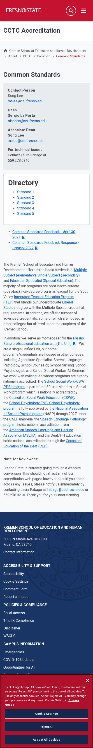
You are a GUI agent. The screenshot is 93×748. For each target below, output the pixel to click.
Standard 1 (25, 192)
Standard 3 (25, 203)
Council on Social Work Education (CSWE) (41, 397)
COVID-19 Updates (18, 660)
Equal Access (14, 613)
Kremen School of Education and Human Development (47, 51)
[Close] (88, 680)
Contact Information (18, 552)
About (12, 56)
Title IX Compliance (18, 620)
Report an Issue (15, 597)
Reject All (46, 726)
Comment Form (15, 589)
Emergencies (13, 652)
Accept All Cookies (46, 739)
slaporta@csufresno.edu (27, 121)
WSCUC (9, 636)
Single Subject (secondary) (58, 275)
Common (43, 56)
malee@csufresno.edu (25, 101)
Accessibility (13, 574)
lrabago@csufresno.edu (65, 489)
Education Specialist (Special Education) (41, 281)
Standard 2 (25, 197)
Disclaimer (11, 628)
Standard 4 (25, 208)
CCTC (27, 56)
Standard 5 (25, 213)
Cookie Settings (16, 581)
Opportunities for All (19, 667)
